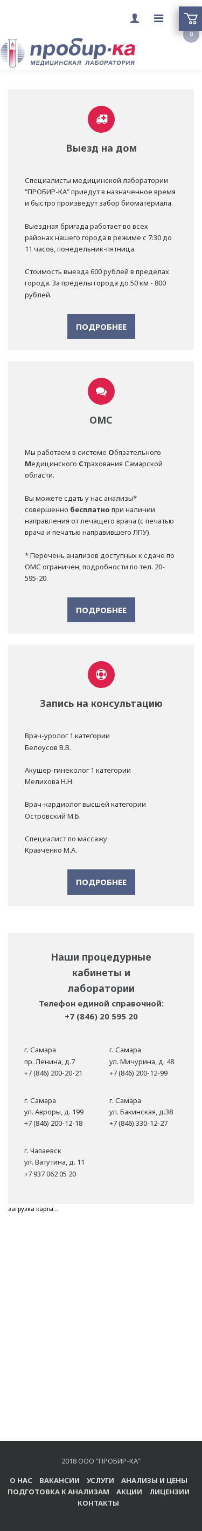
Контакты (98, 1503)
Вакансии (59, 1480)
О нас (21, 1480)
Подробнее (101, 326)
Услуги (100, 1480)
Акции (129, 1491)
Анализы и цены (154, 1480)
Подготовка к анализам (58, 1491)
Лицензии (169, 1491)
